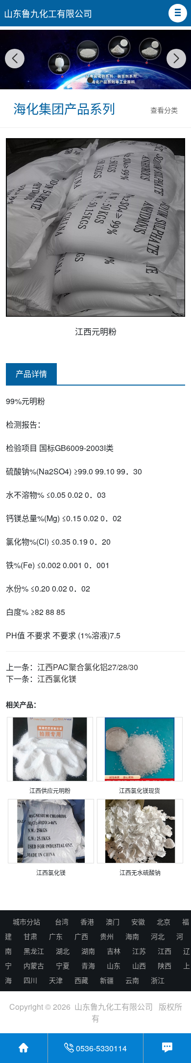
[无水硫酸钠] (140, 833)
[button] (177, 13)
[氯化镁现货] (139, 751)
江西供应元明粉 (50, 790)
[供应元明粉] (50, 751)
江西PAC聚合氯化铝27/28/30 (87, 667)
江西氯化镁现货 (139, 790)
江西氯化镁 (56, 678)
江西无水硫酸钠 (140, 872)
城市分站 (26, 921)
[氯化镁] (51, 833)
